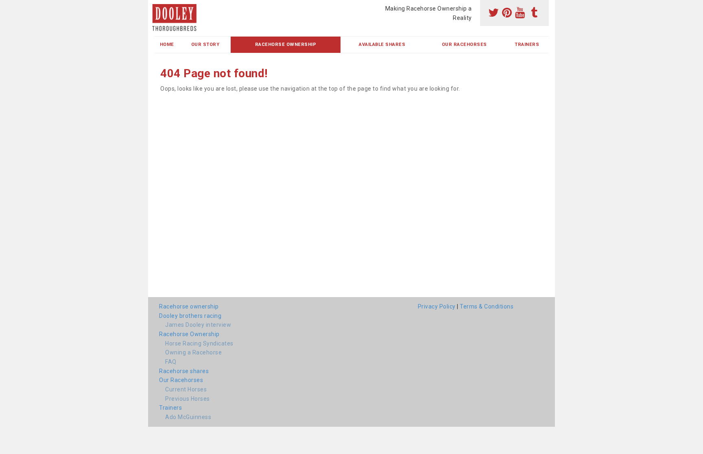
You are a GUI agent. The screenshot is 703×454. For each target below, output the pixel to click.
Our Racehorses (464, 44)
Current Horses (186, 389)
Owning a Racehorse (193, 352)
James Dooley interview (198, 324)
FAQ (171, 361)
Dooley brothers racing (190, 316)
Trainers (527, 44)
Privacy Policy (437, 306)
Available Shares (382, 44)
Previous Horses (187, 398)
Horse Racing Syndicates (199, 343)
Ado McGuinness (188, 417)
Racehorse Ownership (286, 44)
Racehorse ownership (189, 306)
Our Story (205, 44)
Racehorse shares (184, 371)
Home (167, 44)
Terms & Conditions (486, 306)
